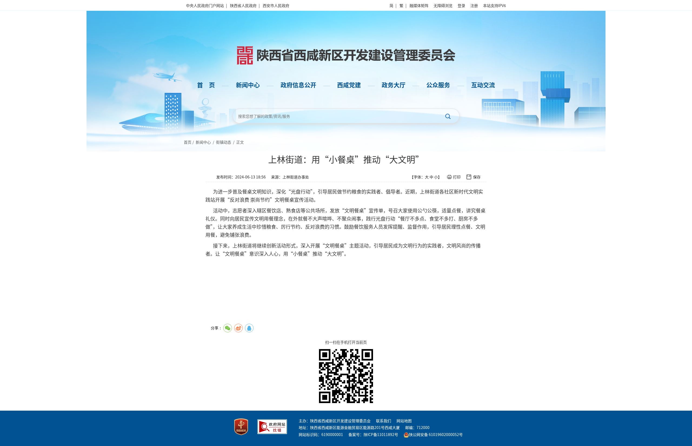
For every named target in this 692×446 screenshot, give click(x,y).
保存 (477, 177)
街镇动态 (223, 142)
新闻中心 (203, 142)
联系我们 (383, 420)
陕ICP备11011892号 (381, 434)
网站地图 (404, 420)
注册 (474, 5)
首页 (187, 142)
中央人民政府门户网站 (205, 5)
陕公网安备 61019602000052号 (436, 434)
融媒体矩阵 (419, 5)
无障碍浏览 (443, 5)
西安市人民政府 (276, 5)
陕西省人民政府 (243, 5)
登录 (461, 5)
